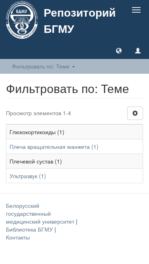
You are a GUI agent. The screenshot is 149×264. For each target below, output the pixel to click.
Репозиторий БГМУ (80, 20)
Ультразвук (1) (28, 176)
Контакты (18, 237)
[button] (119, 50)
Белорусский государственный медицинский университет (41, 213)
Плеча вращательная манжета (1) (54, 146)
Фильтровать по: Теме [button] (41, 66)
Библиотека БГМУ (30, 229)
